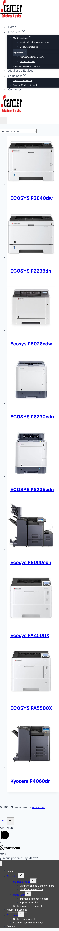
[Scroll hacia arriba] (3, 821)
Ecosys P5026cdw (31, 344)
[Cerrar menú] (1, 863)
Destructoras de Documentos (26, 66)
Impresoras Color (27, 61)
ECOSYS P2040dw (31, 198)
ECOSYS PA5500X (31, 708)
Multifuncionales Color (30, 47)
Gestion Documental (22, 80)
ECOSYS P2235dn (30, 271)
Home (12, 27)
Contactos (15, 89)
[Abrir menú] (3, 120)
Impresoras (19, 894)
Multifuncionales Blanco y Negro (34, 42)
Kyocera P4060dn (30, 781)
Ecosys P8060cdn (30, 562)
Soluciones (12, 915)
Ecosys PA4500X (29, 635)
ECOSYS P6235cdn (32, 489)
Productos (12, 876)
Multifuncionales (21, 881)
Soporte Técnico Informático (26, 85)
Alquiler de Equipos (20, 70)
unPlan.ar (38, 807)
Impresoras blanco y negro (32, 57)
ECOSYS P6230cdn (32, 417)
